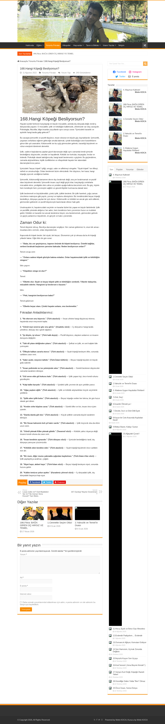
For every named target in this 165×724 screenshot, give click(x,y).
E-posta (24, 586)
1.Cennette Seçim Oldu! (59, 522)
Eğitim (39, 45)
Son (111, 169)
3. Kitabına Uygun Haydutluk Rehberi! (131, 149)
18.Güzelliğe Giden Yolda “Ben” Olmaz (129, 681)
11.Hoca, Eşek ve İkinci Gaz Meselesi (129, 629)
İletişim (121, 45)
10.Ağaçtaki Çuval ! (131, 434)
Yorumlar (130, 169)
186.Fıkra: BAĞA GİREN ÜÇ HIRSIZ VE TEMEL (53, 54)
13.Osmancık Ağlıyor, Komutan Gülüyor (129, 642)
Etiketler (140, 169)
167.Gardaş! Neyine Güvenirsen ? (84, 492)
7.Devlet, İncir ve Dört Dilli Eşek (126, 411)
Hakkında (30, 45)
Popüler (119, 169)
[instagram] (102, 719)
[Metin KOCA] (82, 21)
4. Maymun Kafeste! (131, 90)
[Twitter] (99, 719)
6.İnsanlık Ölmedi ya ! (122, 404)
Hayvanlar (77, 45)
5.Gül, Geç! (118, 397)
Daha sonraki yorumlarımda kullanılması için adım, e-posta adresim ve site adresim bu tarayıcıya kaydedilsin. (57, 603)
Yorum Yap (66, 73)
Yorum (23, 554)
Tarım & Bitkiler (92, 45)
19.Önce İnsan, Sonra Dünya (125, 688)
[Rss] (95, 719)
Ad (22, 577)
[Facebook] (97, 719)
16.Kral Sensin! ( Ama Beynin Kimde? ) (129, 665)
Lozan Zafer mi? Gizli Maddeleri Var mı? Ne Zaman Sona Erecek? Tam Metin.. (36, 493)
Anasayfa (20, 45)
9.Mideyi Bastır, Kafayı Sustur (125, 427)
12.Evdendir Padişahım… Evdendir (127, 635)
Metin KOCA (140, 92)
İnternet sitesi (25, 594)
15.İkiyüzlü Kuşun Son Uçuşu (125, 658)
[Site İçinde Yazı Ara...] (145, 63)
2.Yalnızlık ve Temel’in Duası (125, 383)
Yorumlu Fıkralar (53, 45)
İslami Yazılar (108, 45)
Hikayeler (67, 45)
